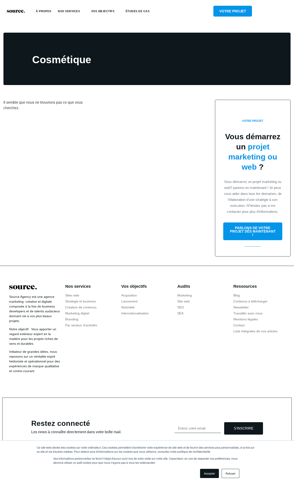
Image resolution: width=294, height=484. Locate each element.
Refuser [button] (230, 473)
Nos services (69, 11)
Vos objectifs (103, 11)
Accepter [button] (209, 473)
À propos (43, 11)
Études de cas (138, 11)
